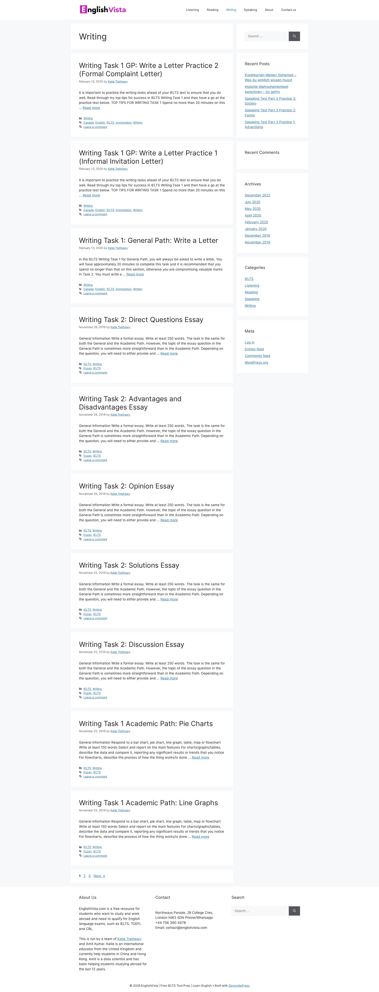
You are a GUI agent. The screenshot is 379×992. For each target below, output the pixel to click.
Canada (88, 122)
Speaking (250, 10)
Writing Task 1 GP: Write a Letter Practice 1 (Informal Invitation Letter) (148, 157)
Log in (249, 342)
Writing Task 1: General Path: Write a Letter (148, 240)
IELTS (110, 122)
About (269, 10)
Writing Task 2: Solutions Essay (129, 565)
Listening (192, 10)
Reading (212, 10)
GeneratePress (239, 985)
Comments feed (257, 356)
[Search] (294, 36)
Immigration (123, 122)
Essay (87, 368)
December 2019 (257, 236)
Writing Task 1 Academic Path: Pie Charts (146, 723)
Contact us (288, 10)
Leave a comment (95, 127)
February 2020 (256, 222)
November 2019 (257, 242)
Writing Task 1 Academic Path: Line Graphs (148, 802)
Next (99, 876)
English (100, 122)
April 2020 (253, 215)
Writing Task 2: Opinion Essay (126, 486)
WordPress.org (256, 362)
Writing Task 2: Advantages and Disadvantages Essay (130, 403)
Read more (91, 108)
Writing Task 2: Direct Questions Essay (141, 319)
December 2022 (257, 195)
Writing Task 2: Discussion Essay (131, 644)
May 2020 (253, 209)
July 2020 (252, 202)
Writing (231, 10)
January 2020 (256, 229)
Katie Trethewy (129, 939)
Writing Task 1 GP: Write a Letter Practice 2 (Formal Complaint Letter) (149, 69)
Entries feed (254, 349)
